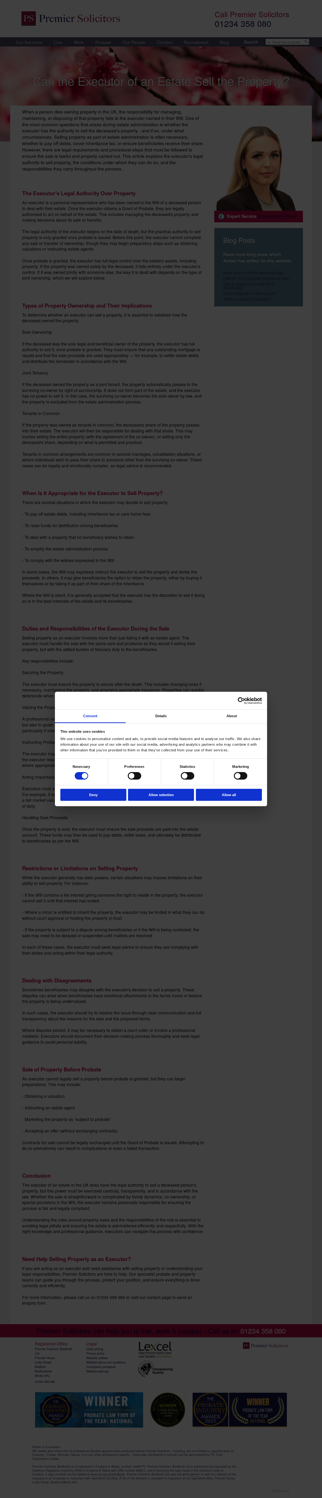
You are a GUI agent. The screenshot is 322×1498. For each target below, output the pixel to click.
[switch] (134, 776)
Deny (93, 795)
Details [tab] (161, 716)
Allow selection (161, 795)
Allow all (229, 795)
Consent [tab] (90, 716)
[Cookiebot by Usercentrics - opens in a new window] (241, 700)
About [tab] (232, 716)
